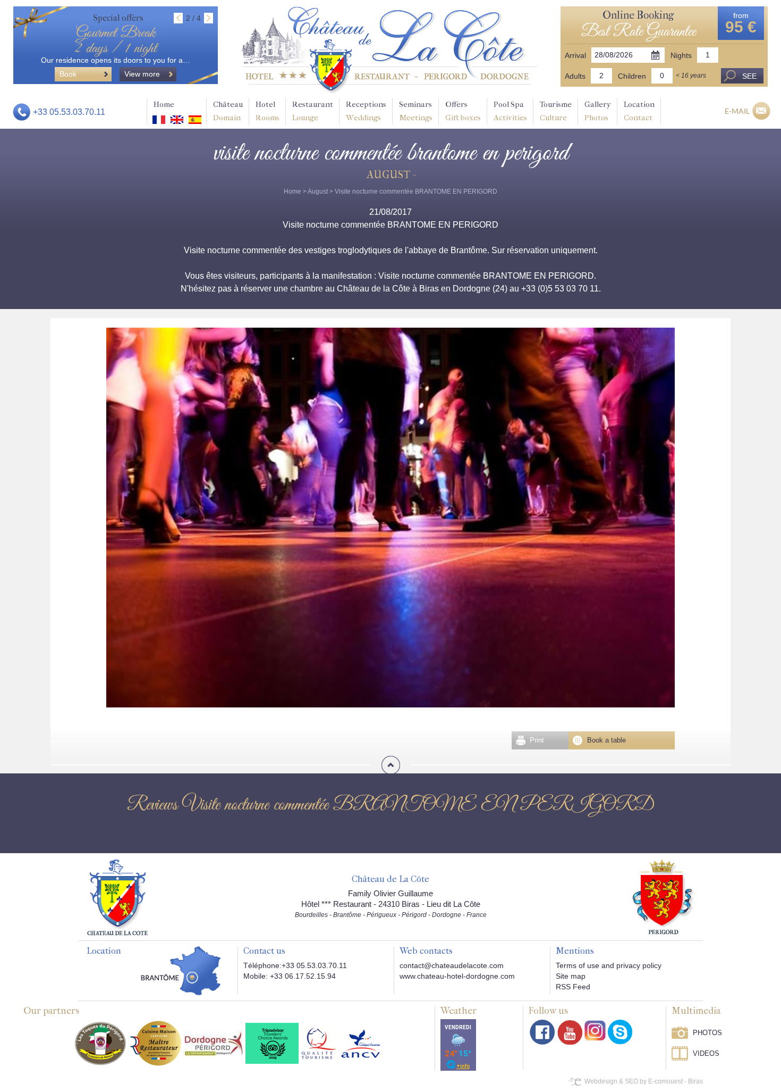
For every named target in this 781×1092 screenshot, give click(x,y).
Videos (706, 1053)
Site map (570, 976)
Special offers (118, 18)
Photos (707, 1033)
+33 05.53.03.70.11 (69, 111)
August (318, 191)
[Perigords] (664, 896)
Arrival (575, 55)
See (749, 76)
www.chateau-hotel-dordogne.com (457, 976)
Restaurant (312, 110)
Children (632, 76)
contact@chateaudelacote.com (452, 965)
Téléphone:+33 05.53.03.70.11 (295, 965)
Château (228, 110)
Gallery (597, 110)
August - (391, 175)
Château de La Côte (390, 879)
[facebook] (542, 1032)
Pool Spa (510, 110)
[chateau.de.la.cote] (620, 1032)
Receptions (366, 110)
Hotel (267, 110)
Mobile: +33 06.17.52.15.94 (289, 976)
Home (164, 104)
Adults (575, 76)
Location (639, 110)
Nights (681, 55)
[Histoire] (117, 897)
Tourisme (556, 110)
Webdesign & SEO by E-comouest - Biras (643, 1081)
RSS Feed (573, 986)
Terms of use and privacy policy (608, 965)
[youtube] (569, 1032)
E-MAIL (737, 110)
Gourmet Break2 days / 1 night (115, 41)
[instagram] (595, 1030)
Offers (463, 110)
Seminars (415, 110)
